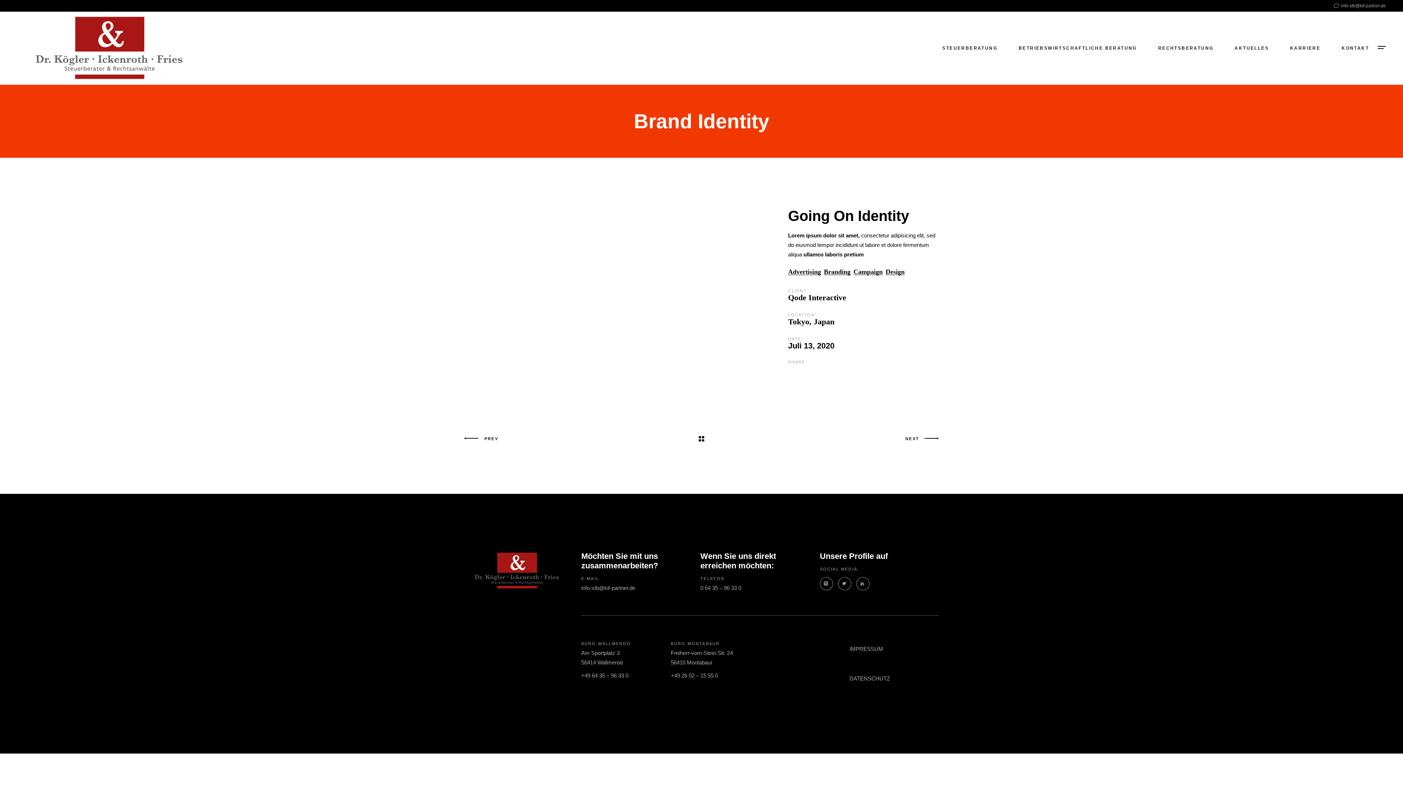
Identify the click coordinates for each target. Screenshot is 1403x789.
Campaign (868, 272)
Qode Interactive (817, 297)
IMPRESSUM (866, 649)
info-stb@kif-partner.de (608, 588)
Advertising (804, 272)
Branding (837, 272)
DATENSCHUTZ (869, 678)
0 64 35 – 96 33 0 (720, 588)
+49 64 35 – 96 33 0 (604, 675)
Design (895, 272)
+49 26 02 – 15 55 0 (694, 675)
